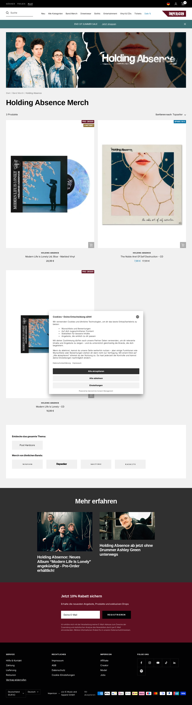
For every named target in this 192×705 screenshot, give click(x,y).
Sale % (147, 13)
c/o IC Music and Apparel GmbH (69, 693)
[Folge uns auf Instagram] (150, 663)
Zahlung (10, 665)
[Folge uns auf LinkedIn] (174, 663)
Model (103, 670)
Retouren (11, 675)
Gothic (97, 13)
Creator (104, 665)
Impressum (58, 660)
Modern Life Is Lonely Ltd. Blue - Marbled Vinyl (50, 256)
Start (8, 93)
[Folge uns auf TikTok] (166, 663)
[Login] (175, 4)
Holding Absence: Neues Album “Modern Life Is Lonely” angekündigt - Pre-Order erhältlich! (64, 564)
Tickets (137, 13)
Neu (43, 13)
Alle (30, 4)
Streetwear (85, 13)
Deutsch (32, 692)
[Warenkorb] (182, 3)
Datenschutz (58, 670)
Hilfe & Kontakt (14, 660)
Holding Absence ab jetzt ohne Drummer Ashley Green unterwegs (126, 550)
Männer (10, 4)
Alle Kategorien (55, 13)
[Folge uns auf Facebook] (141, 663)
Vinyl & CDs (125, 13)
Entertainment (110, 13)
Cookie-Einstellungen (63, 675)
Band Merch (71, 13)
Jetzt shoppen (109, 24)
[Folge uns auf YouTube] (158, 663)
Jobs (102, 675)
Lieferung (11, 670)
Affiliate (104, 660)
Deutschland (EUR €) (14, 693)
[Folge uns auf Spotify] (141, 671)
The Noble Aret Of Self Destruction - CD (142, 256)
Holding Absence (50, 253)
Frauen (21, 4)
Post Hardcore (27, 445)
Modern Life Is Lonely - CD (50, 406)
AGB (54, 665)
